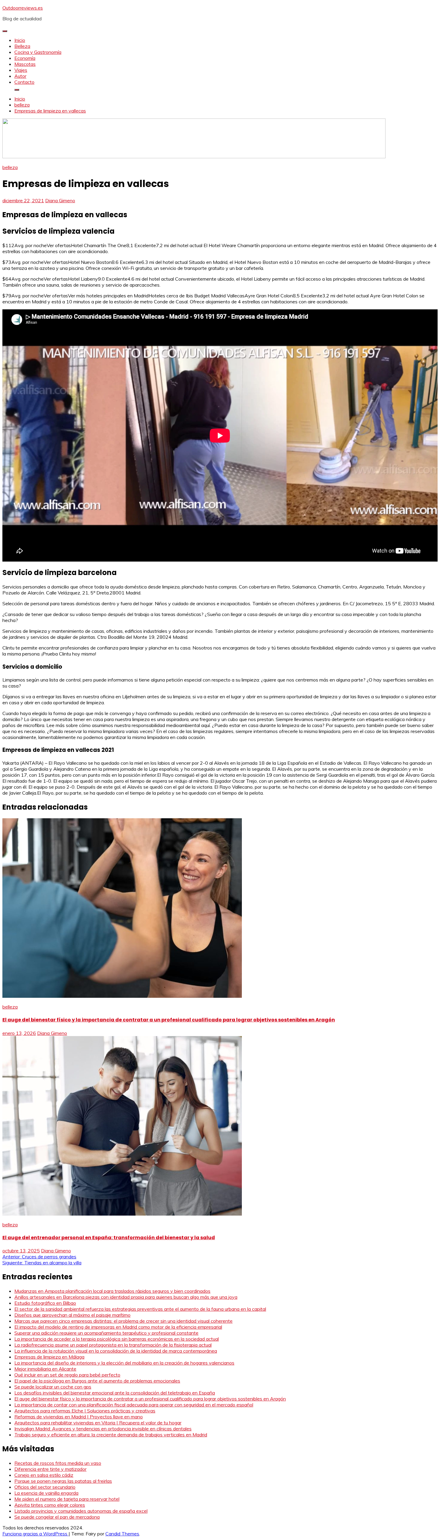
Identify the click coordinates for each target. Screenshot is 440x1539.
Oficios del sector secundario (44, 1487)
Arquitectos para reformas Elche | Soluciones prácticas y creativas (84, 1411)
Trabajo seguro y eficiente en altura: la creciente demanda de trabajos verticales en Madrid (110, 1435)
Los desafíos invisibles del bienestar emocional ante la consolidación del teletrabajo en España (114, 1393)
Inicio (19, 40)
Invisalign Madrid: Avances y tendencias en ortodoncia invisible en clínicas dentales (103, 1429)
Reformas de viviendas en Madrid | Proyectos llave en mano (78, 1417)
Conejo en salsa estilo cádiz (43, 1475)
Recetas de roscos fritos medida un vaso (57, 1463)
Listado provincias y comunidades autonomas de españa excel (81, 1511)
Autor (20, 76)
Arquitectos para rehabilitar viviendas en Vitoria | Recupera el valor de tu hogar (97, 1423)
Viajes (20, 70)
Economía (24, 58)
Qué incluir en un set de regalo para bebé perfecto (67, 1375)
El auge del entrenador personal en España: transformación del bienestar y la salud (108, 1237)
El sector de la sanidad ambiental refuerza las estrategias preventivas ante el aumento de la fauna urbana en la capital (140, 1309)
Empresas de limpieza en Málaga (49, 1357)
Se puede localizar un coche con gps (52, 1387)
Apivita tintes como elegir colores (49, 1505)
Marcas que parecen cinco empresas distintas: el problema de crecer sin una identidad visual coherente (123, 1321)
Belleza (22, 46)
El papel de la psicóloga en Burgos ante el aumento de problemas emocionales (97, 1381)
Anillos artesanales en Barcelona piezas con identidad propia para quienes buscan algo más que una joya (125, 1297)
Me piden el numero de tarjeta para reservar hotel (66, 1499)
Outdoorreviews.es (22, 8)
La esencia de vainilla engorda (46, 1493)
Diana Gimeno (60, 200)
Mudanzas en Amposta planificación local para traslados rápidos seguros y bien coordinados (112, 1291)
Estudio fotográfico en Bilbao (45, 1303)
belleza (10, 167)
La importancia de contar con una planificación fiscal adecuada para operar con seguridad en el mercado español (133, 1405)
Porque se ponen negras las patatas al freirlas (63, 1481)
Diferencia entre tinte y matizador (50, 1469)
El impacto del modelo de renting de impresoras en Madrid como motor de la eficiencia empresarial (118, 1327)
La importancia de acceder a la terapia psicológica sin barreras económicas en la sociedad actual (116, 1339)
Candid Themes (122, 1534)
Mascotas (25, 64)
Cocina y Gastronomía (37, 52)
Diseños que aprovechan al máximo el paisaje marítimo (72, 1315)
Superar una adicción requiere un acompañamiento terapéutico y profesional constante (106, 1333)
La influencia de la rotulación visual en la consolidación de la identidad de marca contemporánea (115, 1351)
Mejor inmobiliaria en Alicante (45, 1369)
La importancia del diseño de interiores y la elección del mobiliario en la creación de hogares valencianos (124, 1363)
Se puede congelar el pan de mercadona (57, 1517)
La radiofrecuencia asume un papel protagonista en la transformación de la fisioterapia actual (113, 1345)
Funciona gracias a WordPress (35, 1534)
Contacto (24, 82)
